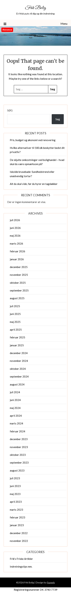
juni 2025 (15, 313)
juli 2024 (15, 392)
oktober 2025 (18, 282)
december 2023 (19, 439)
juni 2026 (15, 227)
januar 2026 (17, 259)
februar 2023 (17, 517)
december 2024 (19, 353)
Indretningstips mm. (21, 566)
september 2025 (19, 290)
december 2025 (19, 267)
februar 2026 (17, 251)
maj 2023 (15, 493)
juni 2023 (15, 486)
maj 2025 (15, 321)
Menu (63, 23)
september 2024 (19, 376)
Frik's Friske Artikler (21, 558)
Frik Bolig (35, 8)
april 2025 (16, 329)
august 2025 (17, 298)
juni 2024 (15, 399)
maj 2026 (15, 235)
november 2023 (19, 447)
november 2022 (19, 540)
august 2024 (17, 384)
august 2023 (17, 470)
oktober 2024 (18, 368)
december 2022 (19, 533)
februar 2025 (17, 337)
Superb (51, 582)
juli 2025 (15, 306)
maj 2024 (15, 407)
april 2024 (16, 415)
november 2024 (19, 360)
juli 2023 (15, 478)
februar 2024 (17, 431)
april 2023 (16, 501)
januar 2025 (17, 345)
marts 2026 (16, 243)
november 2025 (19, 274)
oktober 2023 (18, 454)
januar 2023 (17, 525)
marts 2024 (16, 423)
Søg (10, 110)
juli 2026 (15, 220)
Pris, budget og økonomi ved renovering (32, 140)
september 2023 (19, 462)
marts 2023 (16, 509)
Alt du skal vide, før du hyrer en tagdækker (34, 183)
